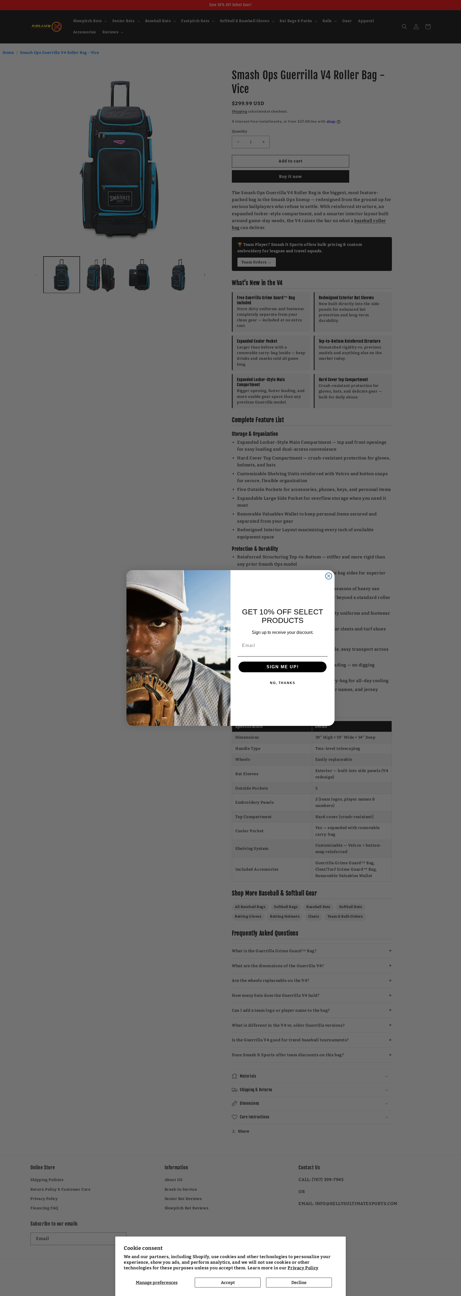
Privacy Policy (303, 1267)
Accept (228, 1282)
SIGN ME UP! (283, 667)
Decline (299, 1282)
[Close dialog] (328, 576)
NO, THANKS (282, 683)
